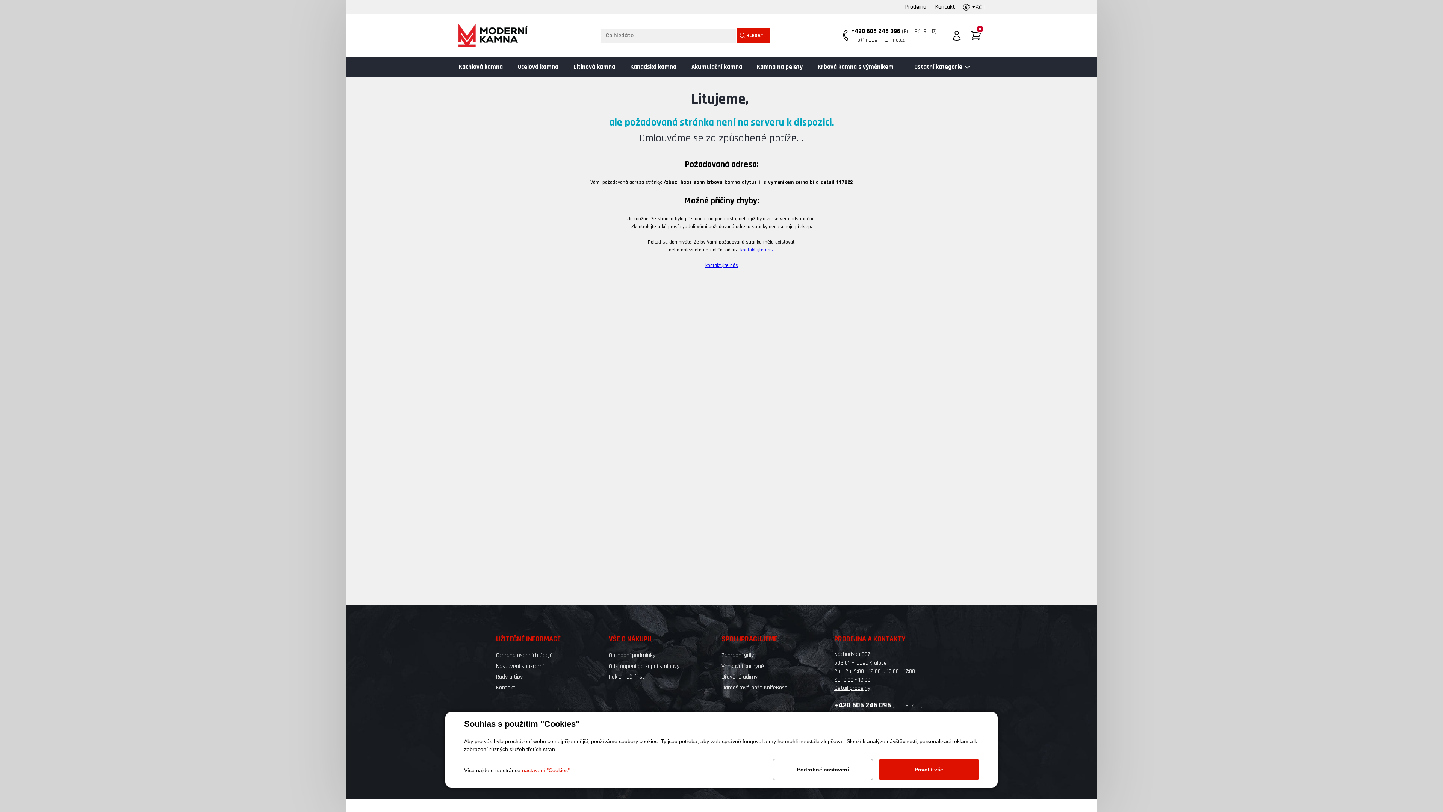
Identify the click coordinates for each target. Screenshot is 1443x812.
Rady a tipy (509, 677)
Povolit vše (929, 770)
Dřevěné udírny (740, 677)
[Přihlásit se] (956, 35)
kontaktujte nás (756, 250)
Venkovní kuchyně (743, 666)
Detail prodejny (852, 688)
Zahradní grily (738, 655)
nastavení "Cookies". (546, 770)
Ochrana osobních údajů (524, 655)
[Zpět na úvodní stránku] (493, 35)
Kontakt (945, 7)
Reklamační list (626, 677)
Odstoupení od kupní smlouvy (644, 666)
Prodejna (915, 7)
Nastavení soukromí (520, 666)
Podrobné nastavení (823, 770)
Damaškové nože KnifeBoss (754, 688)
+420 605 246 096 (875, 31)
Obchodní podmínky (632, 655)
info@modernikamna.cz (878, 40)
